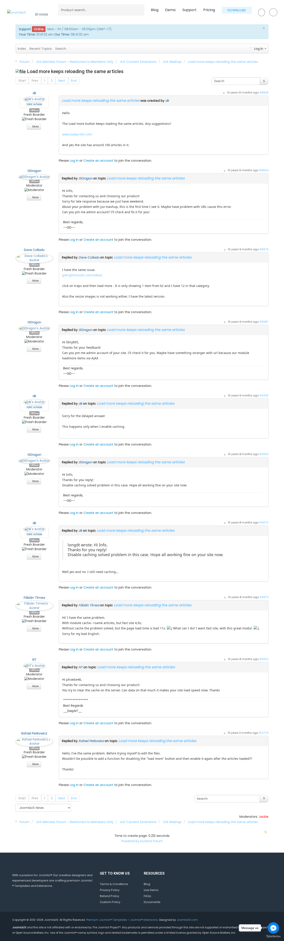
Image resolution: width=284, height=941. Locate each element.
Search (60, 48)
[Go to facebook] (273, 927)
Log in (74, 160)
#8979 (263, 249)
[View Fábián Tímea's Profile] (34, 605)
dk (34, 93)
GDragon (34, 171)
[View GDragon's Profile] (34, 176)
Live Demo (151, 890)
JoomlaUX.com (187, 920)
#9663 (263, 454)
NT (34, 659)
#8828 (263, 92)
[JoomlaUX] (16, 12)
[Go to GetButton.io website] (273, 936)
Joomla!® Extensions (144, 920)
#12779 (263, 733)
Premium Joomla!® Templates (106, 920)
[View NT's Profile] (34, 664)
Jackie (263, 816)
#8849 (263, 170)
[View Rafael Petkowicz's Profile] (34, 740)
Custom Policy (110, 902)
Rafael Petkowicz (34, 733)
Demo (170, 9)
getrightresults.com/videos (82, 275)
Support (189, 9)
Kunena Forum (151, 841)
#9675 (263, 522)
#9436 (263, 395)
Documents (152, 902)
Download (237, 10)
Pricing (209, 9)
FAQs (147, 896)
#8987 (263, 322)
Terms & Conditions (114, 884)
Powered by (130, 841)
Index (22, 48)
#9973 (263, 597)
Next (61, 80)
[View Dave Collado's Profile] (34, 257)
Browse (41, 14)
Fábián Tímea (34, 597)
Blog (154, 9)
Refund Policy (109, 896)
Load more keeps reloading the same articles (101, 100)
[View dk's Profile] (34, 98)
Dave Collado (34, 250)
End (74, 80)
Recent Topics (41, 48)
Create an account (98, 160)
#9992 (263, 659)
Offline (34, 110)
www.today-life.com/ (77, 134)
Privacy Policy (109, 890)
